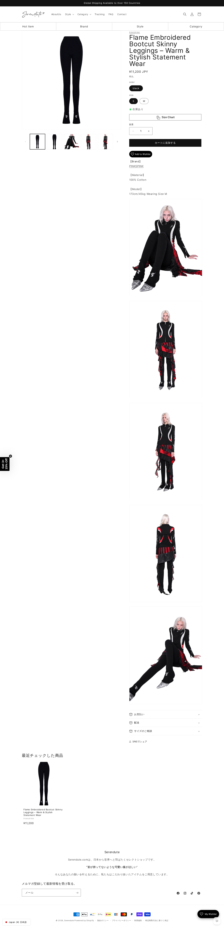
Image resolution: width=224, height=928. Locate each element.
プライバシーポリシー (121, 920)
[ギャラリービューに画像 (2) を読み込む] (54, 141)
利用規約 (138, 920)
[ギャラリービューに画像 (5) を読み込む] (105, 141)
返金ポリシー (103, 920)
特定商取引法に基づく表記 (156, 920)
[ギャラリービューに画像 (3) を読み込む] (71, 141)
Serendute (69, 920)
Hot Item (28, 26)
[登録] (77, 893)
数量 (131, 124)
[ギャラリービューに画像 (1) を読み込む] (37, 141)
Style (140, 26)
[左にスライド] (25, 141)
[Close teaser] (10, 456)
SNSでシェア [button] (139, 741)
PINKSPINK (134, 32)
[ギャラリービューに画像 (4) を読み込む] (88, 141)
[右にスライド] (117, 141)
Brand (84, 26)
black (136, 88)
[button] (69, 14)
